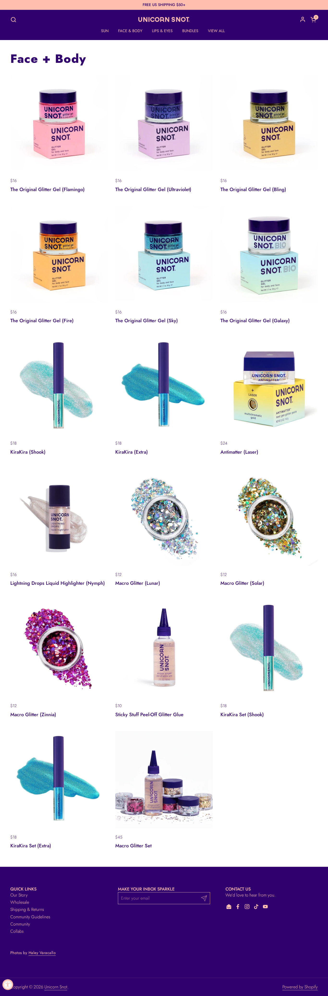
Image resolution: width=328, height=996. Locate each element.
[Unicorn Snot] (163, 19)
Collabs (17, 931)
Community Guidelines (30, 917)
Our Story (19, 895)
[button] (13, 20)
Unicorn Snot (55, 987)
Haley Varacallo (42, 952)
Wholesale (19, 902)
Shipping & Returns (27, 909)
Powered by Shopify (300, 987)
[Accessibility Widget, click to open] (7, 984)
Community (20, 924)
